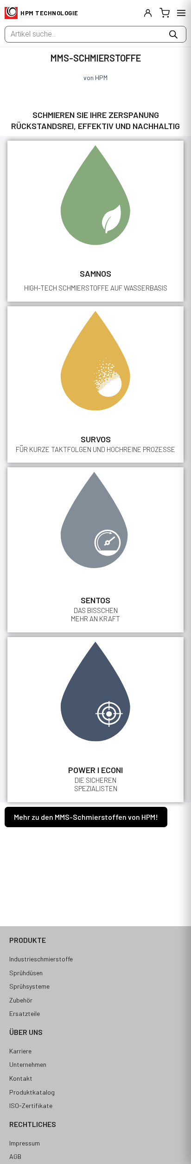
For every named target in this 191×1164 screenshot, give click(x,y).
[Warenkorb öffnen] (164, 13)
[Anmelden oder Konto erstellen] (148, 13)
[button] (86, 817)
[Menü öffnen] (181, 13)
